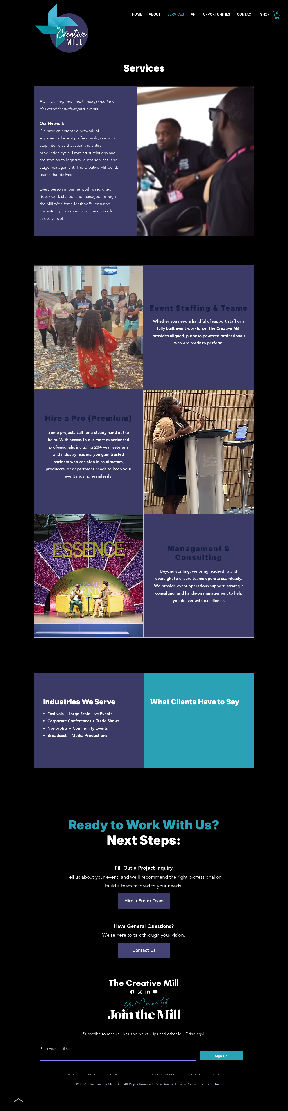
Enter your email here (56, 1048)
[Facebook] (132, 991)
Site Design (164, 1084)
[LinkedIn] (147, 991)
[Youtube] (155, 991)
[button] (277, 15)
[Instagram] (140, 991)
